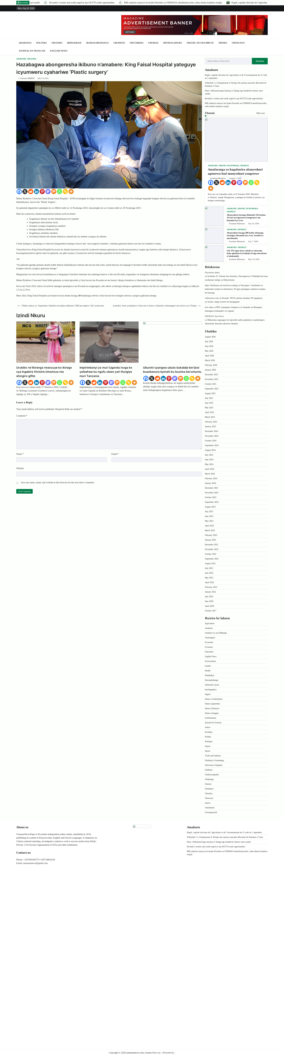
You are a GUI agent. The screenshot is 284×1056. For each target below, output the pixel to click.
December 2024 (211, 431)
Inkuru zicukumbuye (200, 43)
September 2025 (211, 389)
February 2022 (211, 587)
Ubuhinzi (119, 43)
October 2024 (210, 441)
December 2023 (211, 488)
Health (207, 671)
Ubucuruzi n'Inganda (213, 765)
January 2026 (210, 370)
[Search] (265, 47)
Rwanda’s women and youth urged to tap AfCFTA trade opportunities (234, 98)
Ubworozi (209, 798)
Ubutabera (136, 43)
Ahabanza (25, 43)
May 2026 (209, 351)
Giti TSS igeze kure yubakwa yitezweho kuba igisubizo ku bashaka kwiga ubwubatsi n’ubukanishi (247, 253)
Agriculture (209, 623)
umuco (207, 803)
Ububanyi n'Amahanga (214, 760)
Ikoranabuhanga (97, 43)
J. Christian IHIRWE (26, 78)
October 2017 (210, 611)
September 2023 (211, 502)
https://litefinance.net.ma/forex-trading (221, 285)
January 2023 (210, 540)
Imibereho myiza (212, 685)
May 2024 (209, 464)
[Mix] (53, 191)
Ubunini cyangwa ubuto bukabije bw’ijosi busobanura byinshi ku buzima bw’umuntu (172, 370)
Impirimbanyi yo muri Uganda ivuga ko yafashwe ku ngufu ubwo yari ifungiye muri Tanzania (106, 372)
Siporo (222, 43)
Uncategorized (211, 812)
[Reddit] (30, 191)
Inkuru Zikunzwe (212, 708)
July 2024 (209, 455)
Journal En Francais (32, 51)
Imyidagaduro (172, 43)
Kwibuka (208, 732)
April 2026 (209, 356)
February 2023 (211, 535)
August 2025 (210, 393)
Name (20, 454)
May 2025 (209, 408)
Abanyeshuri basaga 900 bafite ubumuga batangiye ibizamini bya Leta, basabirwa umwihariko (245, 235)
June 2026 (209, 346)
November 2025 (211, 379)
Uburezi (153, 43)
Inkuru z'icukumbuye (214, 699)
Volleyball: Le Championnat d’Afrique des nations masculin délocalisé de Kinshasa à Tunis (225, 837)
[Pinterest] (42, 191)
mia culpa (209, 307)
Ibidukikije (74, 43)
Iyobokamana (210, 718)
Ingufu (207, 694)
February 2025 (211, 422)
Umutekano (209, 808)
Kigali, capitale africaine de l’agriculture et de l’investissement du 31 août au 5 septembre (150, 2)
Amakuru (21, 59)
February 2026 (211, 365)
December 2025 (211, 374)
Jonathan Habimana (218, 178)
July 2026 (209, 341)
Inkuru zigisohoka (229, 166)
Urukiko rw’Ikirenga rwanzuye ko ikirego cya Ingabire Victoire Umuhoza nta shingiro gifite (44, 372)
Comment (21, 415)
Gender (208, 666)
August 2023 (210, 507)
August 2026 (210, 337)
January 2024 (210, 483)
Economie (209, 642)
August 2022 (210, 563)
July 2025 (209, 398)
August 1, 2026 (235, 178)
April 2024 (209, 469)
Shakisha (260, 61)
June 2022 (209, 573)
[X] (25, 191)
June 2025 (209, 403)
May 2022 (209, 578)
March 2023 (210, 530)
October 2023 (210, 497)
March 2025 (210, 417)
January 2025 (210, 426)
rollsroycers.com (212, 298)
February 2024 (211, 478)
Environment (210, 661)
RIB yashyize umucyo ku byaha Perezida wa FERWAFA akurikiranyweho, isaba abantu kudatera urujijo (50, 2)
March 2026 (210, 360)
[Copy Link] (65, 191)
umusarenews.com (135, 1052)
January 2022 (210, 592)
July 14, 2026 (253, 224)
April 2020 (209, 606)
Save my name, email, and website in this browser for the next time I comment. (57, 482)
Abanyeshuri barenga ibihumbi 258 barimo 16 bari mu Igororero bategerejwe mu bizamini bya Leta (246, 218)
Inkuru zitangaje (211, 713)
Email (115, 454)
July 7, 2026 (253, 241)
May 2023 (209, 521)
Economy (209, 647)
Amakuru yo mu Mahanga (216, 633)
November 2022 (211, 549)
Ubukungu (238, 43)
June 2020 (209, 601)
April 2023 (209, 526)
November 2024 (211, 436)
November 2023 (211, 493)
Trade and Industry (213, 756)
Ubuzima (56, 43)
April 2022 (209, 582)
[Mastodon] (48, 191)
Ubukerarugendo (212, 774)
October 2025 (210, 384)
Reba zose (260, 113)
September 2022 (211, 559)
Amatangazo (210, 637)
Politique (208, 741)
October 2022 (210, 554)
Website (20, 468)
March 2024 (210, 474)
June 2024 (209, 459)
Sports (207, 751)
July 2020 (209, 596)
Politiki (41, 43)
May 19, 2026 (253, 259)
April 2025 (209, 412)
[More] (71, 191)
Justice (207, 727)
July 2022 (209, 568)
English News (58, 51)
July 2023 (209, 511)
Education (209, 652)
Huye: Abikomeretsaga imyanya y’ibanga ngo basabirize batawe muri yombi (219, 842)
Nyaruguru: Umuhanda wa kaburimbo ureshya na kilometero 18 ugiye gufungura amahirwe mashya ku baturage (235, 289)
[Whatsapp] (59, 191)
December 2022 (211, 544)
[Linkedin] (36, 191)
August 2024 (210, 450)
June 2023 (209, 516)
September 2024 (211, 445)
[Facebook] (19, 191)
